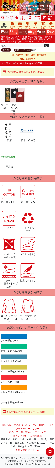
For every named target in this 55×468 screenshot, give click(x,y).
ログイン (6, 50)
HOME (4, 27)
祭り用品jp (26, 63)
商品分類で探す (26, 59)
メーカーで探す (15, 55)
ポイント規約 (20, 435)
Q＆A (50, 425)
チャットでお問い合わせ (50, 451)
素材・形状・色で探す (35, 55)
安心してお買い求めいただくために (27, 432)
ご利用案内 (39, 425)
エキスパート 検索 (6, 18)
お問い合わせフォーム (27, 450)
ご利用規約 (36, 435)
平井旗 (9, 166)
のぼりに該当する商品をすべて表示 (26, 72)
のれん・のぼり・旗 (14, 108)
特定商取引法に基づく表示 (16, 425)
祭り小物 (4, 106)
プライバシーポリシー (27, 428)
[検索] (46, 45)
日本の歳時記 (28, 140)
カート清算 (50, 17)
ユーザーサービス (36, 17)
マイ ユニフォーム (20, 18)
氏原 (9, 140)
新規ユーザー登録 (22, 50)
